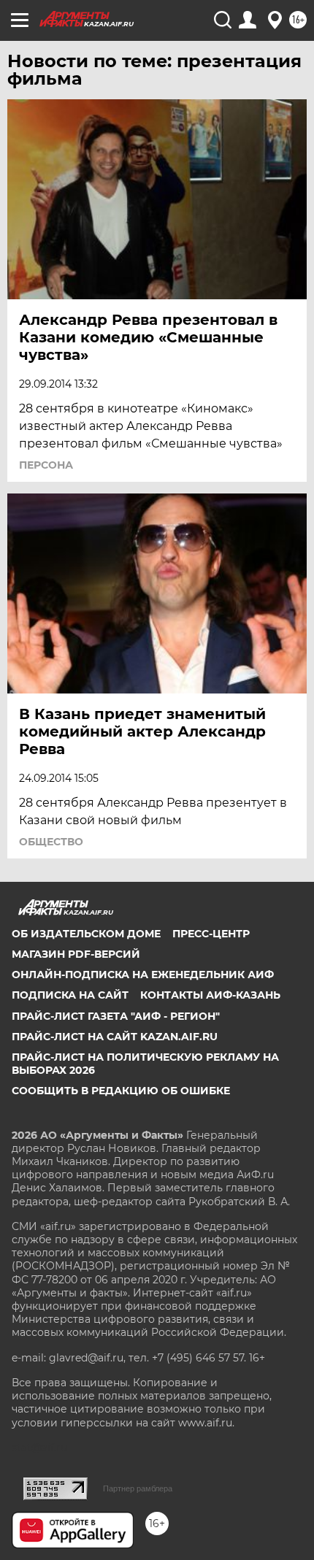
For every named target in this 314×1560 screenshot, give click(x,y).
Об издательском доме (86, 933)
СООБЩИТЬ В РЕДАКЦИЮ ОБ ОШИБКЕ (121, 1090)
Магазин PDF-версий (76, 954)
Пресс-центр (211, 933)
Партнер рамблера (137, 1488)
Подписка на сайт (70, 995)
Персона (46, 465)
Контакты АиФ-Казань (210, 995)
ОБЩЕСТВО (51, 842)
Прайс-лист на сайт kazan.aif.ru (115, 1036)
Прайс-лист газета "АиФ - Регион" (116, 1016)
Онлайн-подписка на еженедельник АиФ (143, 974)
